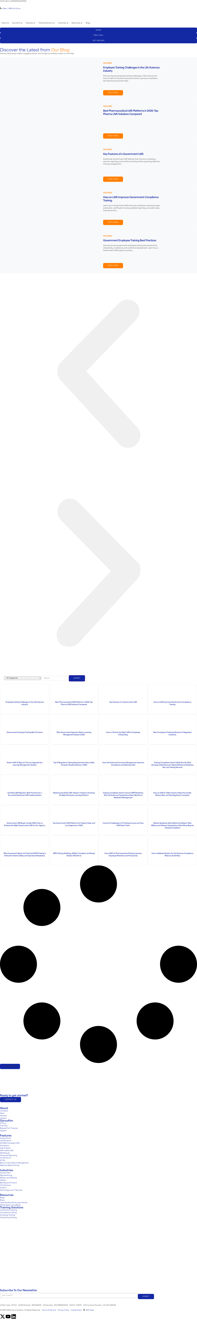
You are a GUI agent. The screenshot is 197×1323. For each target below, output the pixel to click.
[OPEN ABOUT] (8, 23)
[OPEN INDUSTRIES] (67, 23)
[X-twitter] (2, 1316)
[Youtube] (8, 1316)
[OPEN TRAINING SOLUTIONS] (54, 23)
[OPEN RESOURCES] (81, 23)
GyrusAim (6, 1121)
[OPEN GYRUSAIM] (21, 23)
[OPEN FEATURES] (34, 23)
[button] (98, 374)
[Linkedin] (13, 1316)
